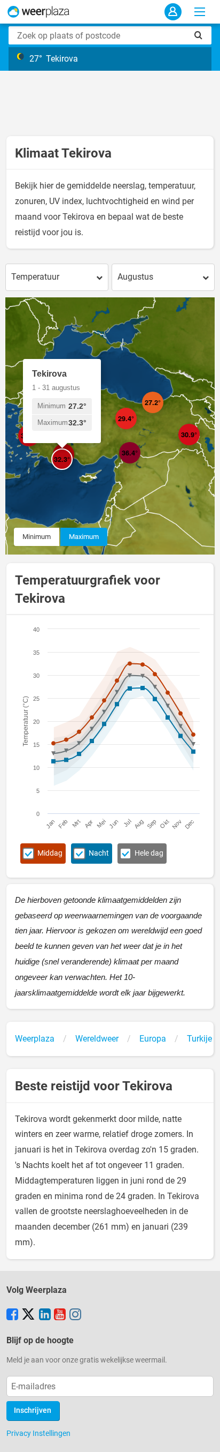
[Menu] (199, 12)
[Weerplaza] (38, 12)
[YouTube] (60, 1315)
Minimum (36, 537)
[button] (39, 446)
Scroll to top (202, 1434)
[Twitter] (28, 1315)
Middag (49, 853)
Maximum (84, 537)
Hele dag (149, 853)
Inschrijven (32, 1410)
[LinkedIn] (45, 1315)
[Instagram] (75, 1315)
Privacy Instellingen (38, 1433)
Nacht (99, 853)
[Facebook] (12, 1315)
